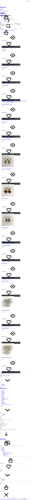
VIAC (2, 400)
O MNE (3, 396)
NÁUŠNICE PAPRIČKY (4, 263)
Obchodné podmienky (5, 398)
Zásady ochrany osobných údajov (6, 404)
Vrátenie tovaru (4, 402)
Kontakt (4, 451)
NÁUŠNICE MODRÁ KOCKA (5, 328)
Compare (3, 391)
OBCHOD (3, 397)
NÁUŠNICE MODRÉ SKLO (5, 227)
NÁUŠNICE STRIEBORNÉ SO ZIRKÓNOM (7, 104)
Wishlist (3, 403)
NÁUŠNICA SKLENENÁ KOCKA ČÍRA (6, 357)
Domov (1, 23)
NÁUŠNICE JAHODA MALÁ (5, 85)
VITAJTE (3, 401)
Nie (25, 499)
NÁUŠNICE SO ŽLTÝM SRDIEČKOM (6, 139)
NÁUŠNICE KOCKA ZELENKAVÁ (6, 310)
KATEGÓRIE (3, 393)
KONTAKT (3, 394)
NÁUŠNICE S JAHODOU (5, 198)
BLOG (2, 390)
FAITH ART (1, 9)
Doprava (3, 392)
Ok (23, 499)
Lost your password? (3, 425)
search (19, 24)
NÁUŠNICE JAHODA (4, 32)
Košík (2, 395)
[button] (7, 497)
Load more (1, 373)
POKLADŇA (3, 399)
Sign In (1, 482)
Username (1, 419)
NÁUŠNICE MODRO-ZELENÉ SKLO (6, 245)
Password (1, 420)
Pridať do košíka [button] (4, 40)
